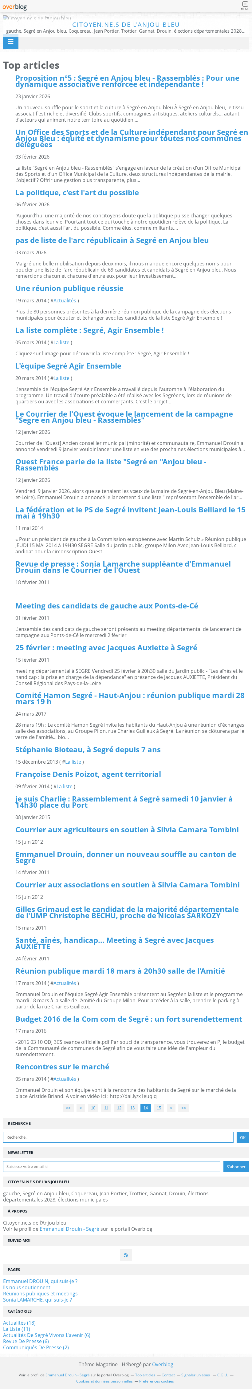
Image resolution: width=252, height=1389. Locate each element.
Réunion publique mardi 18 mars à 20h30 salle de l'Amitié (120, 971)
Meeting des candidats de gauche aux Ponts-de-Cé (106, 605)
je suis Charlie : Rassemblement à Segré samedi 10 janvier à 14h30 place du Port (124, 801)
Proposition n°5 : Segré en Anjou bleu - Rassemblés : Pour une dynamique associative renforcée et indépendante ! (127, 81)
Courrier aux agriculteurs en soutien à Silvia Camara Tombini (127, 829)
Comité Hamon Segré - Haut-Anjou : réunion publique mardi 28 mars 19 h (130, 698)
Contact (168, 1375)
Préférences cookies (156, 1381)
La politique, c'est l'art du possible (77, 192)
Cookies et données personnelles (104, 1381)
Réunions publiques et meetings (40, 1293)
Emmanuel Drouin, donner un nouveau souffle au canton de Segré (125, 857)
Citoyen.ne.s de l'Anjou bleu (126, 24)
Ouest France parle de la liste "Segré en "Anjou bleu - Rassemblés (111, 464)
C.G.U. (222, 1375)
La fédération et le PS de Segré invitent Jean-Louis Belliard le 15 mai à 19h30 (130, 512)
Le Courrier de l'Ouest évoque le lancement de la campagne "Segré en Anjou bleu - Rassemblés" (124, 417)
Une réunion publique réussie (69, 288)
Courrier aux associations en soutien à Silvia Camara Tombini (127, 884)
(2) (36, 1347)
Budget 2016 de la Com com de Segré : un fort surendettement (128, 1019)
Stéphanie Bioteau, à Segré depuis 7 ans (88, 749)
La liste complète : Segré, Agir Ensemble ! (89, 330)
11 (106, 1108)
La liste (61, 342)
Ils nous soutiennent (26, 1287)
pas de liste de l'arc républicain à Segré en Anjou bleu (112, 240)
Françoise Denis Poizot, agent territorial (88, 774)
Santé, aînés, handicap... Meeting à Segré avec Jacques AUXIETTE (114, 943)
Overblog (162, 1364)
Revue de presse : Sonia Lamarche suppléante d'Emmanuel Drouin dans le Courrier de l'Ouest (123, 567)
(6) (46, 1335)
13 (132, 1108)
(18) (19, 1322)
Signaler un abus (196, 1375)
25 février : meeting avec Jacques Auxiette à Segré (106, 647)
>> (183, 1108)
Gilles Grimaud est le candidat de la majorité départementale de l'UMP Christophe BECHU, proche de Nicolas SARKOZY (127, 912)
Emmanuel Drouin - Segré (69, 1228)
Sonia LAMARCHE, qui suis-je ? (37, 1299)
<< (68, 1108)
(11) (16, 1329)
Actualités (64, 300)
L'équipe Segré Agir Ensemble (68, 366)
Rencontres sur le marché (62, 1066)
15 (159, 1108)
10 (93, 1108)
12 (119, 1108)
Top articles (145, 1375)
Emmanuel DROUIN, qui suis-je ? (40, 1281)
